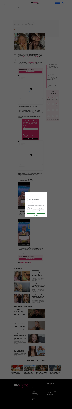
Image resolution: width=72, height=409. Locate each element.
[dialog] (36, 204)
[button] (36, 202)
